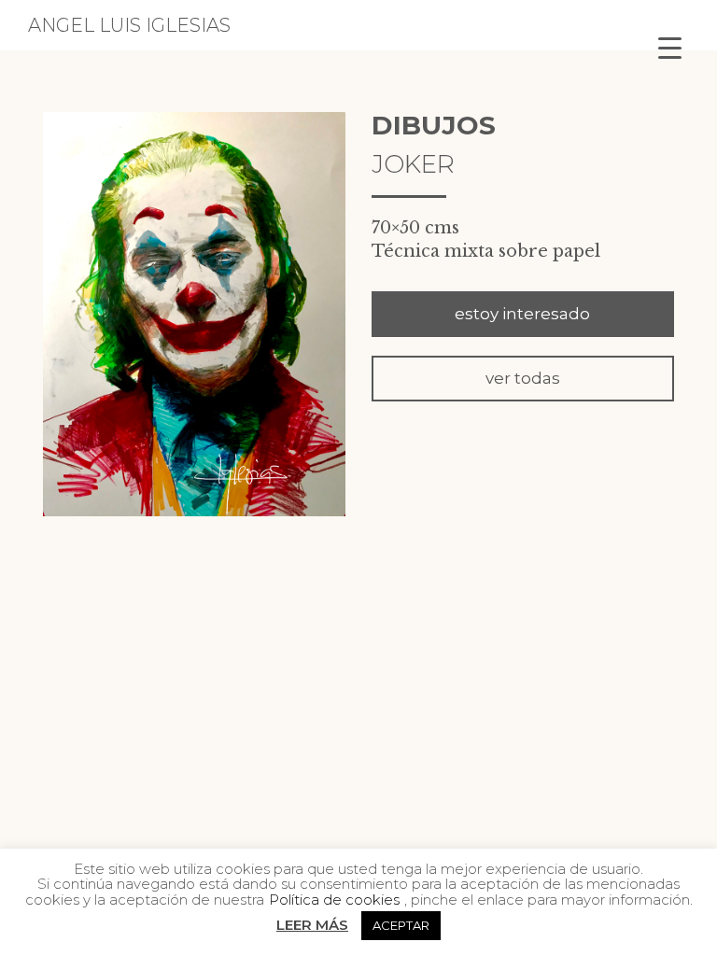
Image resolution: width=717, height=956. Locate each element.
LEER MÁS (312, 925)
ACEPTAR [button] (401, 925)
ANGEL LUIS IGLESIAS (129, 25)
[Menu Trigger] (670, 47)
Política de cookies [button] (334, 899)
